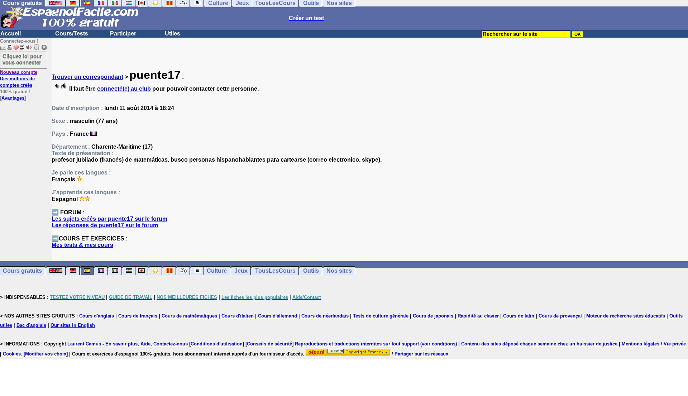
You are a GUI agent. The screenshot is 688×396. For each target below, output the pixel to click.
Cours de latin (518, 316)
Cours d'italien (237, 316)
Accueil (10, 33)
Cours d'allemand (277, 316)
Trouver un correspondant (87, 77)
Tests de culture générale (380, 316)
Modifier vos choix (45, 354)
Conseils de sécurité (269, 344)
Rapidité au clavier (478, 316)
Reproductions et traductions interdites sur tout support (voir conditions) (376, 344)
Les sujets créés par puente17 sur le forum (109, 219)
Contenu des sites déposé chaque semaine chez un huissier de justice (539, 344)
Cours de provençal (560, 316)
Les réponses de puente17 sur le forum (105, 225)
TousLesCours (275, 271)
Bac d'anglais (31, 325)
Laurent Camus (84, 344)
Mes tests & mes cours (82, 245)
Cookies (12, 354)
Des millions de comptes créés (18, 79)
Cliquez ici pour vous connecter (22, 59)
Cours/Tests (71, 33)
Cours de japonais (433, 316)
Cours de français (137, 316)
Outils (311, 271)
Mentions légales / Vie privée (654, 344)
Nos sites (339, 271)
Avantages (12, 98)
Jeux (241, 271)
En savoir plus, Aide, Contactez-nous (146, 344)
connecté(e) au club (124, 89)
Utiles (172, 33)
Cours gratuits (22, 271)
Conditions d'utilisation (217, 344)
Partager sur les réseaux (421, 354)
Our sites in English (73, 325)
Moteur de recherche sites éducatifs (625, 316)
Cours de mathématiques (189, 316)
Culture (217, 271)
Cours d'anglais (96, 316)
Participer (123, 33)
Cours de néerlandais (325, 316)
